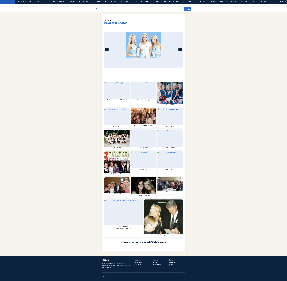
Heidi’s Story (138, 265)
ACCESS (104, 276)
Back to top (182, 275)
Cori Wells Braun (139, 260)
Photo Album (138, 262)
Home (105, 20)
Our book (178, 5)
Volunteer (151, 9)
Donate (188, 9)
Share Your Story (111, 5)
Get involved (173, 9)
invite (131, 242)
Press (171, 265)
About (143, 9)
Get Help (104, 5)
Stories (159, 9)
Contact (119, 5)
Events (183, 5)
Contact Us (155, 260)
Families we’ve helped (7, 1)
